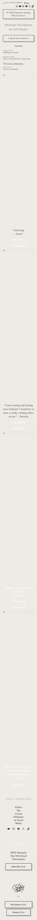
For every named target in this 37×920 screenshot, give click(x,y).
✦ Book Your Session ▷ (18, 38)
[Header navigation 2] (18, 896)
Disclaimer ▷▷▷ (18, 904)
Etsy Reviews (18, 607)
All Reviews (18, 784)
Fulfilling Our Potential (10, 52)
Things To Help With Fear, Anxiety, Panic (16, 59)
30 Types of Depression (10, 69)
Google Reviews (18, 245)
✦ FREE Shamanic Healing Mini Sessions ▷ (18, 14)
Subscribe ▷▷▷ (18, 866)
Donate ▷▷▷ (18, 912)
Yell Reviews (18, 428)
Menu (26, 3)
